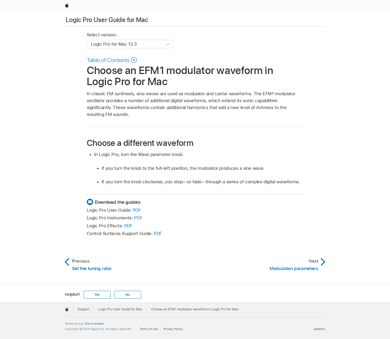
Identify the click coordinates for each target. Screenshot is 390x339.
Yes (97, 295)
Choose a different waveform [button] (140, 142)
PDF (137, 210)
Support (83, 309)
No (127, 295)
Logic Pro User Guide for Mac (107, 20)
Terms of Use (149, 329)
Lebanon (319, 329)
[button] (112, 59)
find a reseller (94, 323)
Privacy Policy (173, 329)
